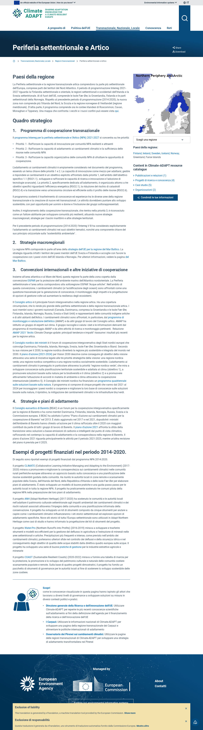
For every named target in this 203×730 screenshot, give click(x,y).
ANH (27, 498)
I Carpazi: (51, 621)
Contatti (160, 686)
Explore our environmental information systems (101, 702)
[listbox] (45, 2)
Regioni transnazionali (65, 61)
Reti (169, 28)
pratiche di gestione (71, 546)
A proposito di (56, 28)
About (159, 681)
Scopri (46, 587)
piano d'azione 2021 (86, 427)
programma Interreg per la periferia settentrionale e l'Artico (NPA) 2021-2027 (57, 137)
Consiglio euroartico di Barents (31, 408)
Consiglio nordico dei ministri (31, 342)
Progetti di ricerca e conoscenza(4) (155, 180)
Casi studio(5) (143, 185)
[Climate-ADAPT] (94, 13)
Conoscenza (153, 28)
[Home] (14, 61)
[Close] (186, 709)
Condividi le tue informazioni (157, 197)
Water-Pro (30, 527)
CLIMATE (30, 465)
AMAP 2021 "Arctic (23, 332)
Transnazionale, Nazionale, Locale (118, 28)
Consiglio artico (23, 302)
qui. (117, 110)
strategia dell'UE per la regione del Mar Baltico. (94, 249)
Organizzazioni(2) (145, 189)
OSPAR (31, 280)
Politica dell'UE (80, 28)
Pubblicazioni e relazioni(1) (150, 175)
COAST (29, 557)
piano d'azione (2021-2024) (37, 354)
